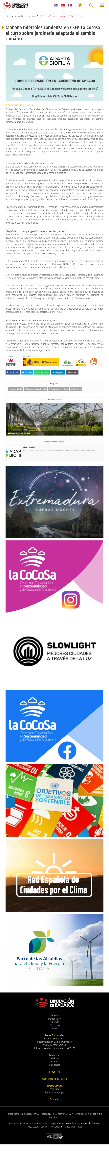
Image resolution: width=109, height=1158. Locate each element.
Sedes (54, 1028)
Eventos (54, 1061)
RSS (80, 1126)
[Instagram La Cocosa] (54, 576)
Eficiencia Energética (54, 1038)
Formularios (54, 1088)
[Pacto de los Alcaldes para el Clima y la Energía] (54, 950)
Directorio (55, 1025)
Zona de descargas (54, 1092)
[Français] (70, 5)
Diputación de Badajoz (88, 1123)
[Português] (63, 5)
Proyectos (54, 1071)
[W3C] (54, 1136)
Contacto (54, 1099)
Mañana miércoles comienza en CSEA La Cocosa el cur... (65, 16)
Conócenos (55, 1015)
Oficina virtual (54, 1085)
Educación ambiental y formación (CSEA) (54, 1048)
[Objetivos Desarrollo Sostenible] (54, 800)
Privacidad (56, 1126)
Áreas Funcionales (54, 1035)
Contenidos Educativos (54, 1078)
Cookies (45, 1126)
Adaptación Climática (59, 389)
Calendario (54, 1064)
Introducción (54, 1018)
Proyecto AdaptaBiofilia (36, 389)
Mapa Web (70, 1126)
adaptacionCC (16, 389)
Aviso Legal (32, 1126)
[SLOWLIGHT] (54, 651)
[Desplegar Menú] (102, 5)
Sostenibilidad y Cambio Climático (54, 1041)
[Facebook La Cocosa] (54, 726)
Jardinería (77, 389)
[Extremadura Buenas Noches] (54, 502)
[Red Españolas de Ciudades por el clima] (54, 875)
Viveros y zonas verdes (54, 1044)
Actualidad (19, 16)
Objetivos (54, 1021)
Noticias (32, 16)
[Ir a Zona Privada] (80, 5)
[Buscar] (91, 5)
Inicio (8, 16)
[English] (56, 5)
